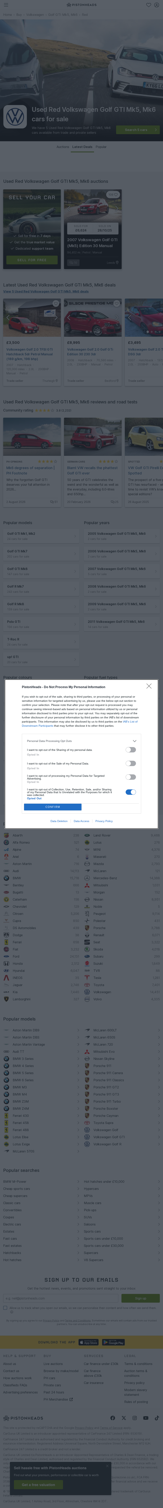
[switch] (131, 749)
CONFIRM (53, 806)
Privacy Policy (104, 821)
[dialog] (81, 754)
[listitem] (81, 741)
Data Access (81, 821)
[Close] (150, 687)
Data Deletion (59, 821)
